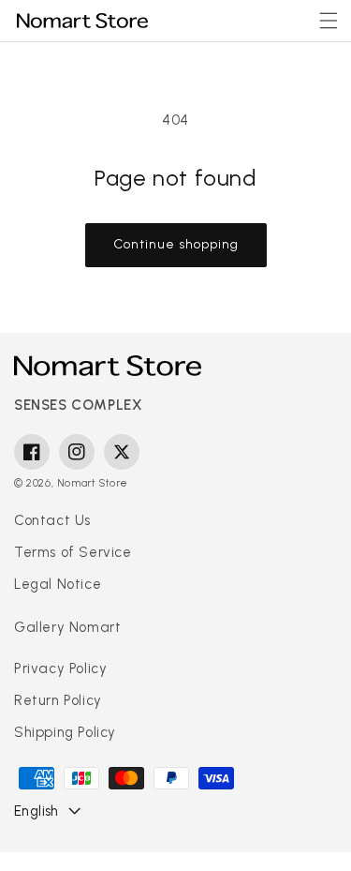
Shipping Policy (65, 732)
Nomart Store (92, 483)
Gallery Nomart (67, 627)
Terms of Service (73, 552)
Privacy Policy (60, 668)
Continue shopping (176, 244)
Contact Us (52, 520)
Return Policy (58, 700)
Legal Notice (57, 584)
